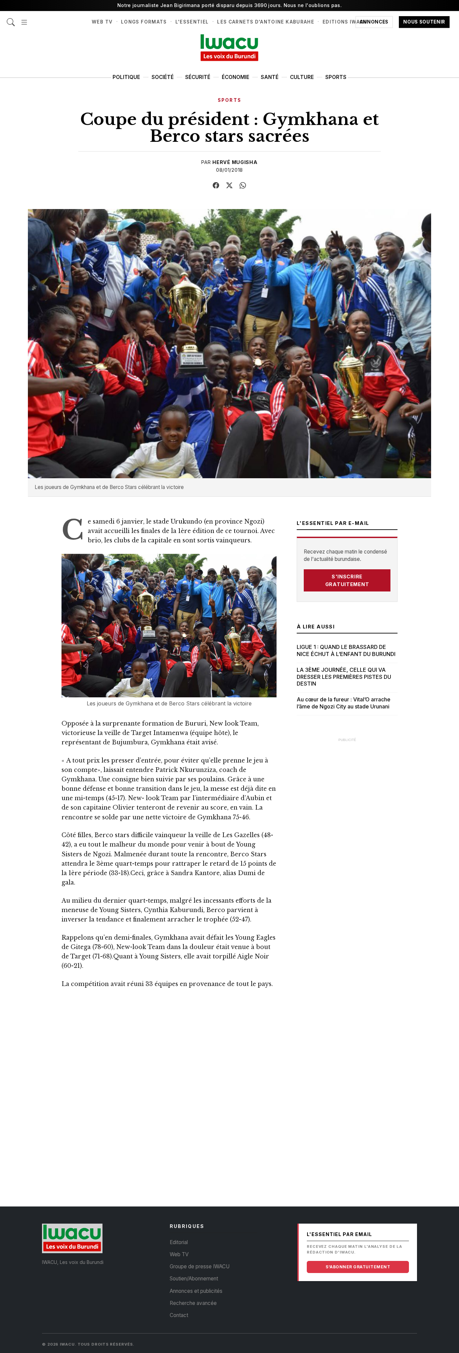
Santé (270, 77)
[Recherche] (11, 18)
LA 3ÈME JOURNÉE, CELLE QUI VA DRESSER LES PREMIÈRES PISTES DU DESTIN (344, 676)
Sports (335, 77)
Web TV (102, 22)
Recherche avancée (193, 1303)
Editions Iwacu (345, 22)
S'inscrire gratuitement (347, 580)
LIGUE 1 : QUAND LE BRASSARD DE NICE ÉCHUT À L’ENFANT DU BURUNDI (346, 650)
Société (163, 77)
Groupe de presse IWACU (200, 1266)
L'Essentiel (192, 22)
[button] (24, 18)
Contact (179, 1315)
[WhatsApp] (243, 185)
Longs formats (144, 22)
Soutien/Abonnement (194, 1278)
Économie (235, 77)
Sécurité (197, 77)
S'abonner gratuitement (358, 1266)
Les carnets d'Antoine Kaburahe (265, 22)
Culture (302, 77)
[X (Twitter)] (229, 185)
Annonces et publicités (196, 1291)
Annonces (374, 22)
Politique (126, 77)
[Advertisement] (347, 847)
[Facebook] (216, 185)
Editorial (179, 1242)
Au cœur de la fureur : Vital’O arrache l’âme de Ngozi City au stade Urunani (343, 703)
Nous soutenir (424, 22)
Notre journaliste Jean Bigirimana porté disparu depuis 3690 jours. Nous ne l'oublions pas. (229, 5)
